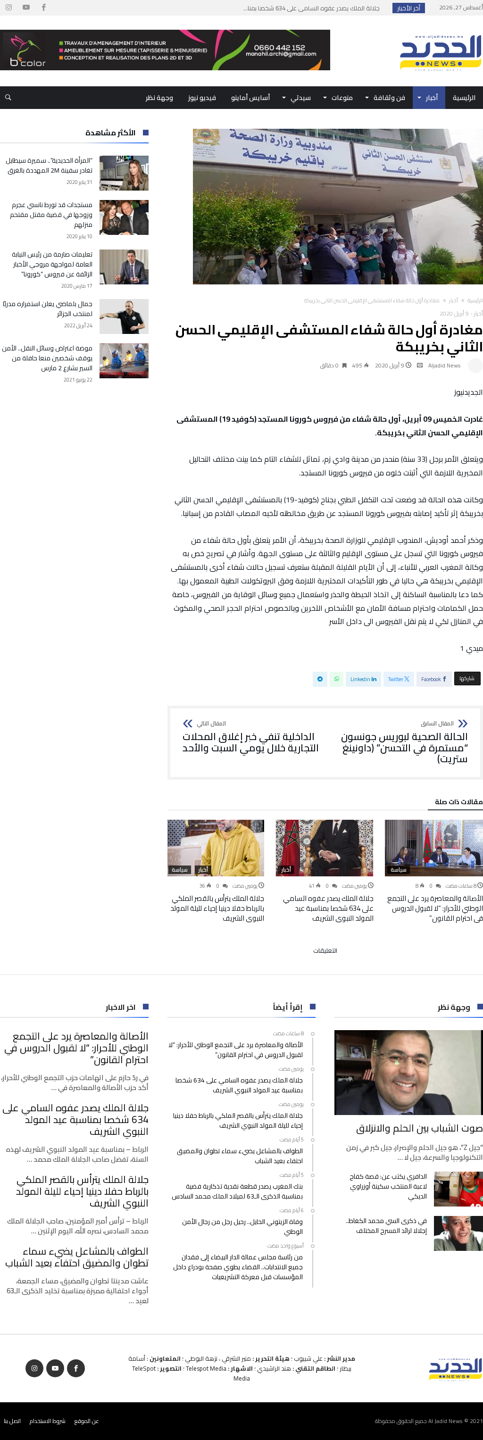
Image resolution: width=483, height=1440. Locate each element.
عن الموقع (87, 1420)
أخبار (453, 300)
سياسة (399, 870)
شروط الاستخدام (48, 1420)
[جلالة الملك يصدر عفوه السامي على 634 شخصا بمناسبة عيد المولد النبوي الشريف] (324, 848)
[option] (434, 871)
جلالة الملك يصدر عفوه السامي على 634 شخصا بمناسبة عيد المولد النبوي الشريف (328, 908)
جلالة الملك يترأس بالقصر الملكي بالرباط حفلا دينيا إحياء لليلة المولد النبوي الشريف (217, 908)
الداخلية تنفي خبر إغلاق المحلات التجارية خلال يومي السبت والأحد (251, 737)
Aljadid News (444, 365)
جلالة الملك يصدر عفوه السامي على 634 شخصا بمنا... (313, 8)
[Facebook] (43, 8)
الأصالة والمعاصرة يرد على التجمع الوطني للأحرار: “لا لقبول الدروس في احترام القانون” (435, 908)
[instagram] (8, 8)
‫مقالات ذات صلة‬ (459, 803)
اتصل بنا (12, 1420)
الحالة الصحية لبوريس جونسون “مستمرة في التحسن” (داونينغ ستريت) (404, 743)
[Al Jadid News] (440, 30)
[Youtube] (25, 8)
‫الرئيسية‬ (475, 300)
